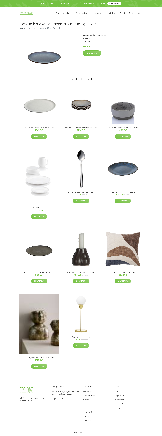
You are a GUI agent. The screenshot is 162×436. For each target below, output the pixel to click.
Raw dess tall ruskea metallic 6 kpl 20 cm (81, 128)
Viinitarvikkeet (88, 420)
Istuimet (86, 400)
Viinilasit (112, 13)
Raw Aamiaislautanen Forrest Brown (39, 272)
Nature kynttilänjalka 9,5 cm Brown (81, 272)
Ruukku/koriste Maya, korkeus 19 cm (39, 358)
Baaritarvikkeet (83, 13)
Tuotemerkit (134, 13)
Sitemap (117, 408)
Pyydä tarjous (114, 3)
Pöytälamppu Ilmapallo (81, 337)
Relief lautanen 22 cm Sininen (123, 192)
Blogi (122, 13)
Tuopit (85, 408)
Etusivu (22, 28)
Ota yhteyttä (119, 396)
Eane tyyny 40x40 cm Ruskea (123, 272)
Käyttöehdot (119, 400)
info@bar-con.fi (57, 399)
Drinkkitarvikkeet (63, 13)
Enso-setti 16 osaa (39, 208)
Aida (104, 35)
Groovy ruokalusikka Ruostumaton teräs (81, 192)
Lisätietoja (92, 53)
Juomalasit (99, 13)
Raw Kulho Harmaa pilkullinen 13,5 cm (123, 128)
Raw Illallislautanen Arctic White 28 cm (39, 128)
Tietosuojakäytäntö (121, 404)
